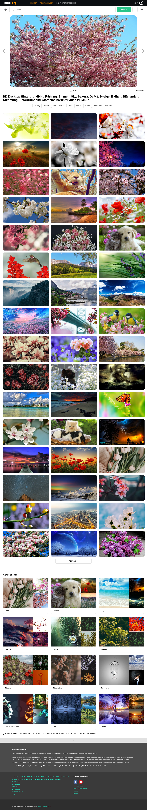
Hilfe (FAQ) (76, 793)
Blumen (46, 106)
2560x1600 (58, 779)
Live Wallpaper (16, 789)
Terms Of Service (42, 806)
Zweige (78, 106)
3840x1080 (15, 779)
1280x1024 (51, 776)
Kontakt (76, 791)
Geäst (70, 106)
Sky (54, 106)
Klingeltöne (15, 786)
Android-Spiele (16, 781)
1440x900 (22, 779)
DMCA (49, 806)
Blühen (87, 106)
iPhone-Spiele (16, 784)
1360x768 (51, 779)
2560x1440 (44, 776)
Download (124, 10)
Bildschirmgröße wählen (80, 788)
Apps (13, 794)
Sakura (61, 106)
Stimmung (108, 106)
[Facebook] (76, 783)
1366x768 (22, 776)
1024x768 (44, 779)
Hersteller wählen (78, 786)
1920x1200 (37, 779)
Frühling (37, 106)
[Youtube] (81, 783)
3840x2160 (29, 776)
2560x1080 (66, 776)
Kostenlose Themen (17, 791)
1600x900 (36, 776)
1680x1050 (29, 779)
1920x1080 (15, 776)
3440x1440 (59, 776)
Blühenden (98, 106)
